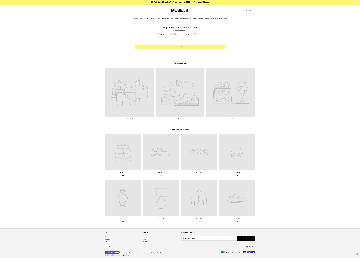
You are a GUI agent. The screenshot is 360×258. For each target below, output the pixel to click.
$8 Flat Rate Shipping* (161, 2)
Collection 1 (129, 119)
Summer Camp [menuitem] (222, 18)
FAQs (145, 241)
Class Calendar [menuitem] (198, 18)
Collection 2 (179, 119)
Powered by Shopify (123, 255)
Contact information (166, 253)
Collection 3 (230, 119)
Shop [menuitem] (141, 18)
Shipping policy (154, 253)
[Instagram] (355, 3)
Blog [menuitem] (212, 18)
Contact (145, 237)
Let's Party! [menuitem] (174, 18)
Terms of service (144, 253)
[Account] (247, 10)
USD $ (251, 247)
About (145, 239)
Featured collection (180, 130)
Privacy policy (133, 253)
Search (107, 237)
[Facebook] (352, 3)
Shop (106, 241)
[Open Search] (243, 10)
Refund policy (124, 253)
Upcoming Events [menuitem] (186, 18)
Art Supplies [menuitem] (150, 18)
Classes (107, 239)
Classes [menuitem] (134, 18)
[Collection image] (129, 92)
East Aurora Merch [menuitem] (164, 18)
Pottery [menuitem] (207, 18)
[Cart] (249, 10)
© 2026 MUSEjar (110, 255)
